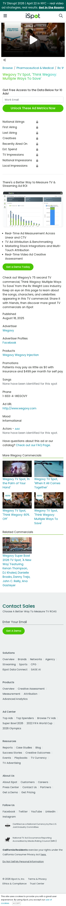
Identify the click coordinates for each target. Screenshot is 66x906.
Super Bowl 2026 (13, 723)
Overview (8, 659)
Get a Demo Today (18, 267)
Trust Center (37, 883)
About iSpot (10, 782)
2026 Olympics (12, 728)
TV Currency (39, 758)
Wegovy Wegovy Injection (21, 355)
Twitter (23, 811)
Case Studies (24, 747)
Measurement (11, 694)
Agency (50, 659)
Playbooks (20, 758)
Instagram (9, 817)
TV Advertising (12, 763)
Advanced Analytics (15, 699)
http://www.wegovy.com (19, 408)
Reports (8, 747)
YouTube (36, 811)
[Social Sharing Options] (4, 60)
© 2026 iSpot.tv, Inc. (14, 879)
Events (7, 758)
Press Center (11, 787)
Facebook (9, 343)
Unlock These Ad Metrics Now (33, 108)
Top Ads (8, 718)
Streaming (9, 664)
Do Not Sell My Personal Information (23, 861)
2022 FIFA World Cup (39, 723)
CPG (33, 664)
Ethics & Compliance (15, 883)
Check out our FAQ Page (33, 445)
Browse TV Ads (46, 718)
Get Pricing (28, 792)
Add (17, 428)
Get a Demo (10, 792)
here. (43, 854)
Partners (45, 787)
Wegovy (8, 330)
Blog (38, 747)
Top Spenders (25, 718)
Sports (23, 664)
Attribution (30, 694)
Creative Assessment (31, 689)
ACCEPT (16, 903)
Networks (36, 659)
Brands (22, 659)
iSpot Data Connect (15, 669)
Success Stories (12, 753)
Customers (28, 782)
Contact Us (29, 787)
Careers (43, 782)
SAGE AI (36, 669)
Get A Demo (13, 631)
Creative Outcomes (37, 753)
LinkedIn (50, 811)
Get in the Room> (51, 7)
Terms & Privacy (37, 879)
